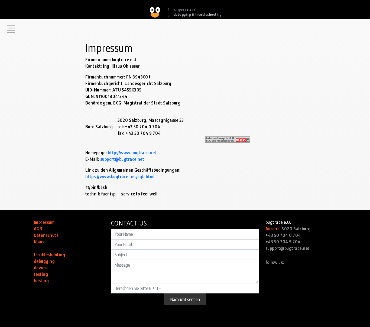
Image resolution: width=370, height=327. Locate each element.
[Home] (155, 6)
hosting (41, 280)
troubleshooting (49, 254)
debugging (44, 261)
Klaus (39, 241)
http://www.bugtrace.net (132, 152)
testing (41, 274)
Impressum (44, 222)
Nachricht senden (185, 299)
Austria (272, 228)
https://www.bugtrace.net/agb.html (120, 176)
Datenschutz (46, 235)
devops (41, 267)
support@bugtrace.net (122, 159)
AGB (38, 228)
